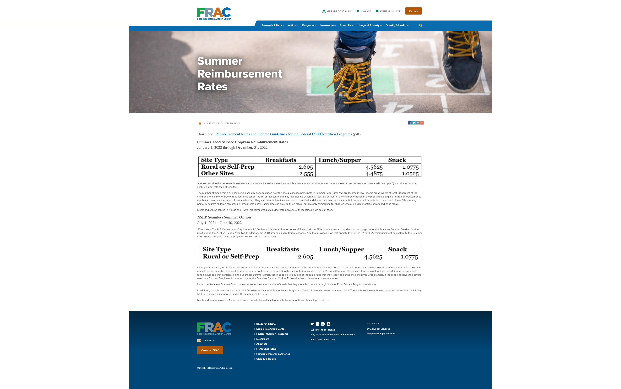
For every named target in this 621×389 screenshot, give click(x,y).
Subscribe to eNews (390, 11)
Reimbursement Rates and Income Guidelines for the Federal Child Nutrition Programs (283, 133)
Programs (308, 25)
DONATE (413, 11)
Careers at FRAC (210, 350)
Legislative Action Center (339, 11)
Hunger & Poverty (369, 25)
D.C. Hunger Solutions (378, 328)
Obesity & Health (396, 25)
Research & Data (272, 25)
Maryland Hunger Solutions (381, 333)
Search (421, 25)
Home (200, 123)
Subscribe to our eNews (322, 329)
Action (292, 25)
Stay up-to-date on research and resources (332, 334)
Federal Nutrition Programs (272, 334)
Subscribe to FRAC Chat (323, 339)
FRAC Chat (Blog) (266, 349)
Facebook (317, 324)
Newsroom (327, 25)
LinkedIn (323, 324)
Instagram (328, 324)
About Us (345, 25)
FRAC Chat (365, 11)
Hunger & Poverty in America (273, 354)
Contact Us (208, 340)
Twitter (312, 324)
